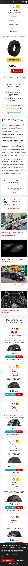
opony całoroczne (15, 29)
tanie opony (15, 31)
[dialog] (14, 554)
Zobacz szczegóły (10, 356)
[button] (14, 563)
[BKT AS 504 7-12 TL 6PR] (14, 386)
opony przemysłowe (15, 32)
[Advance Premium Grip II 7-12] (14, 48)
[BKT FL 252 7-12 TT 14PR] (14, 463)
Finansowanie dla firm (11, 359)
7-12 (16, 28)
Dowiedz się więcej (21, 551)
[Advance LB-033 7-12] (14, 536)
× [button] (26, 544)
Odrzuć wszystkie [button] (20, 560)
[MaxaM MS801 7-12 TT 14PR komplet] (14, 349)
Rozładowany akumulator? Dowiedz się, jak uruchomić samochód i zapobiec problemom (12, 234)
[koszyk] (26, 2)
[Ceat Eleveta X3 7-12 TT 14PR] (14, 500)
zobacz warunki (19, 88)
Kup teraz (19, 356)
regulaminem (13, 192)
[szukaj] (23, 2)
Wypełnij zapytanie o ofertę (14, 208)
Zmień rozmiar (11, 20)
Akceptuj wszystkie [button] (7, 560)
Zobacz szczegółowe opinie (14, 113)
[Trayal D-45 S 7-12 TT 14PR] (14, 424)
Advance (16, 26)
